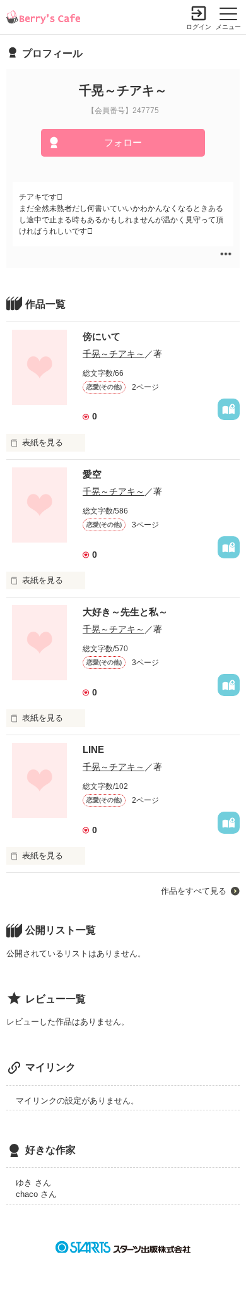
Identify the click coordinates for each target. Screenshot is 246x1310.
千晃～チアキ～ (113, 354)
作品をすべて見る (193, 891)
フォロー (123, 142)
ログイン (198, 26)
